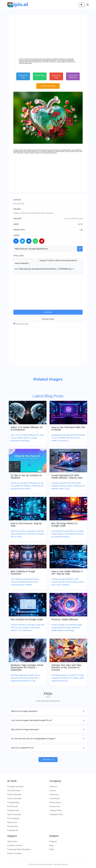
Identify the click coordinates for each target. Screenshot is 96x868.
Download (48, 312)
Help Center (12, 841)
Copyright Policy (56, 814)
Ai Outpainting (13, 802)
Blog (51, 845)
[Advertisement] (48, 36)
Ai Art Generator (13, 791)
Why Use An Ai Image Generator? (25, 729)
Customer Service (14, 845)
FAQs (51, 849)
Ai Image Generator (15, 787)
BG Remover (12, 806)
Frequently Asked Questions (19, 849)
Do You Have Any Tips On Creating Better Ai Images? (33, 739)
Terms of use (54, 806)
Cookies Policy (55, 810)
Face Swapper (13, 818)
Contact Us (54, 794)
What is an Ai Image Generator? (24, 711)
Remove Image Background (73, 76)
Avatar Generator (14, 794)
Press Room (54, 798)
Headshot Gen (13, 810)
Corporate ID (12, 830)
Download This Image (23, 76)
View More (47, 759)
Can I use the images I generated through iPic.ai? (31, 720)
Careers (52, 791)
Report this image (22, 324)
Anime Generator (14, 798)
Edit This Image (40, 75)
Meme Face (12, 822)
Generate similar (48, 319)
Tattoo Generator (14, 814)
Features (53, 841)
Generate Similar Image (48, 86)
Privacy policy (55, 802)
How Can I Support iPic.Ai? (22, 748)
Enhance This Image (56, 76)
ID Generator (12, 826)
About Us (53, 787)
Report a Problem (14, 853)
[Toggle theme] (82, 4)
